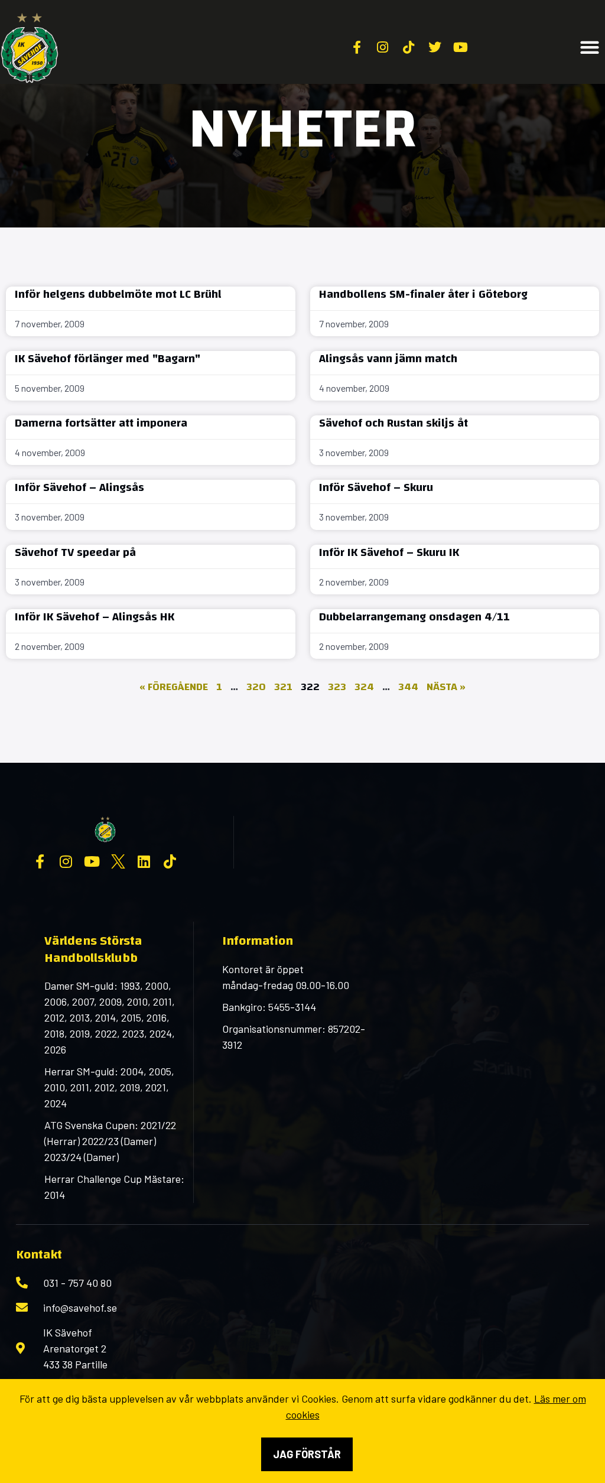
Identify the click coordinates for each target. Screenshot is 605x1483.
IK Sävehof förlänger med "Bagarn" (107, 358)
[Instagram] (66, 861)
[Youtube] (92, 861)
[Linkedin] (144, 861)
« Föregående (173, 687)
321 (283, 687)
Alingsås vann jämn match (388, 358)
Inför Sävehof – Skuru (376, 487)
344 (408, 687)
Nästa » (446, 687)
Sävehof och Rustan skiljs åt (393, 423)
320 (256, 687)
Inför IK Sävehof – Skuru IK (389, 552)
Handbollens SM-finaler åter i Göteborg (423, 294)
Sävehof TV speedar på (75, 552)
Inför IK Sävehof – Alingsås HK (94, 616)
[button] (590, 47)
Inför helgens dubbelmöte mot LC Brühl (118, 294)
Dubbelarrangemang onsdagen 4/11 (414, 616)
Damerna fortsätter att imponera (101, 423)
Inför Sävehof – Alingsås (79, 487)
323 (337, 687)
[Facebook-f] (40, 861)
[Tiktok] (170, 861)
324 (364, 687)
